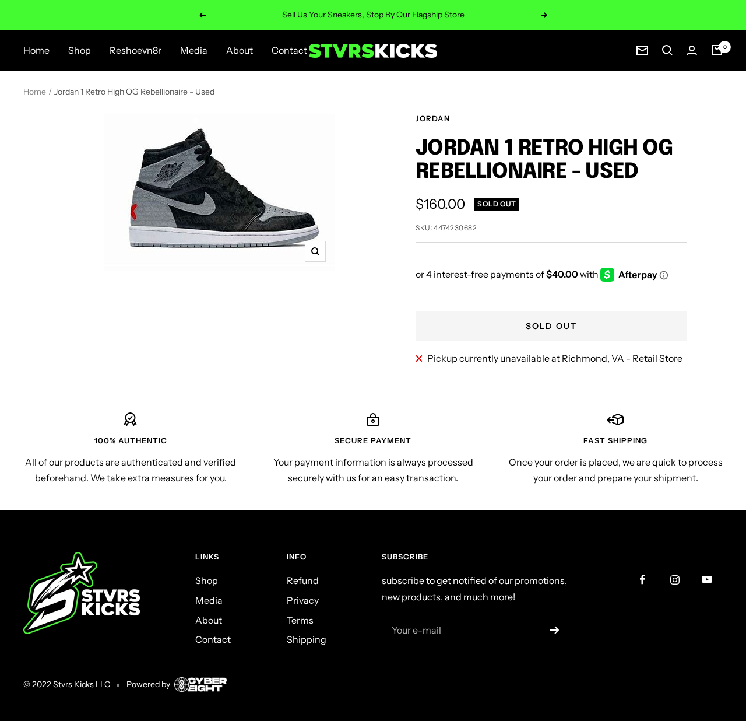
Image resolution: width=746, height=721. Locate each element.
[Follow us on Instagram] (675, 580)
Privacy (303, 600)
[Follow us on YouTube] (707, 580)
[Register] (555, 630)
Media (193, 50)
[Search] (667, 50)
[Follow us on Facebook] (643, 580)
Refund (303, 580)
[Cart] (717, 50)
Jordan (433, 118)
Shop (79, 50)
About (239, 50)
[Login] (692, 50)
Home (36, 50)
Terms (300, 620)
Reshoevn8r (135, 50)
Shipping (306, 639)
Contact (289, 50)
